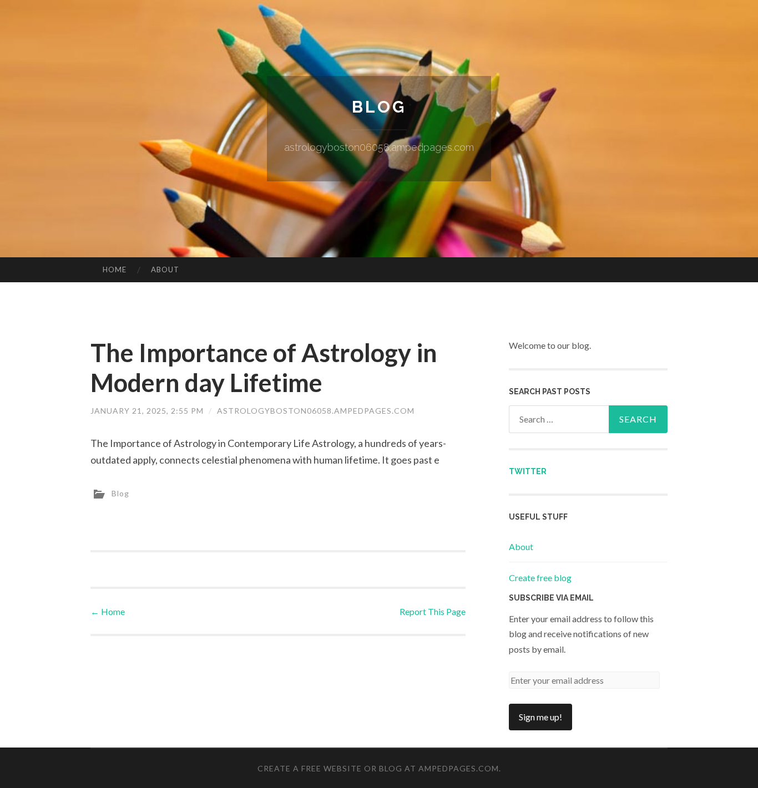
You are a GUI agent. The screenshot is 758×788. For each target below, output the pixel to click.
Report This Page (433, 611)
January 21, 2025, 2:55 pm (147, 410)
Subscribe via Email (551, 597)
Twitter (528, 471)
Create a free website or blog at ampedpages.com (378, 768)
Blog (379, 106)
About (165, 269)
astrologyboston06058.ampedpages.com (316, 410)
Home (115, 269)
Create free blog (540, 577)
